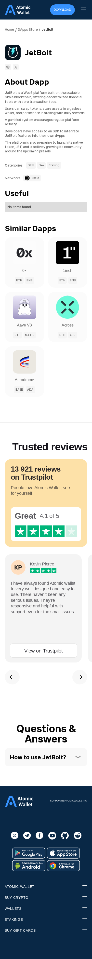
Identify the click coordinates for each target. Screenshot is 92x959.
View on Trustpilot (43, 650)
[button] (83, 10)
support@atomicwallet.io (68, 801)
